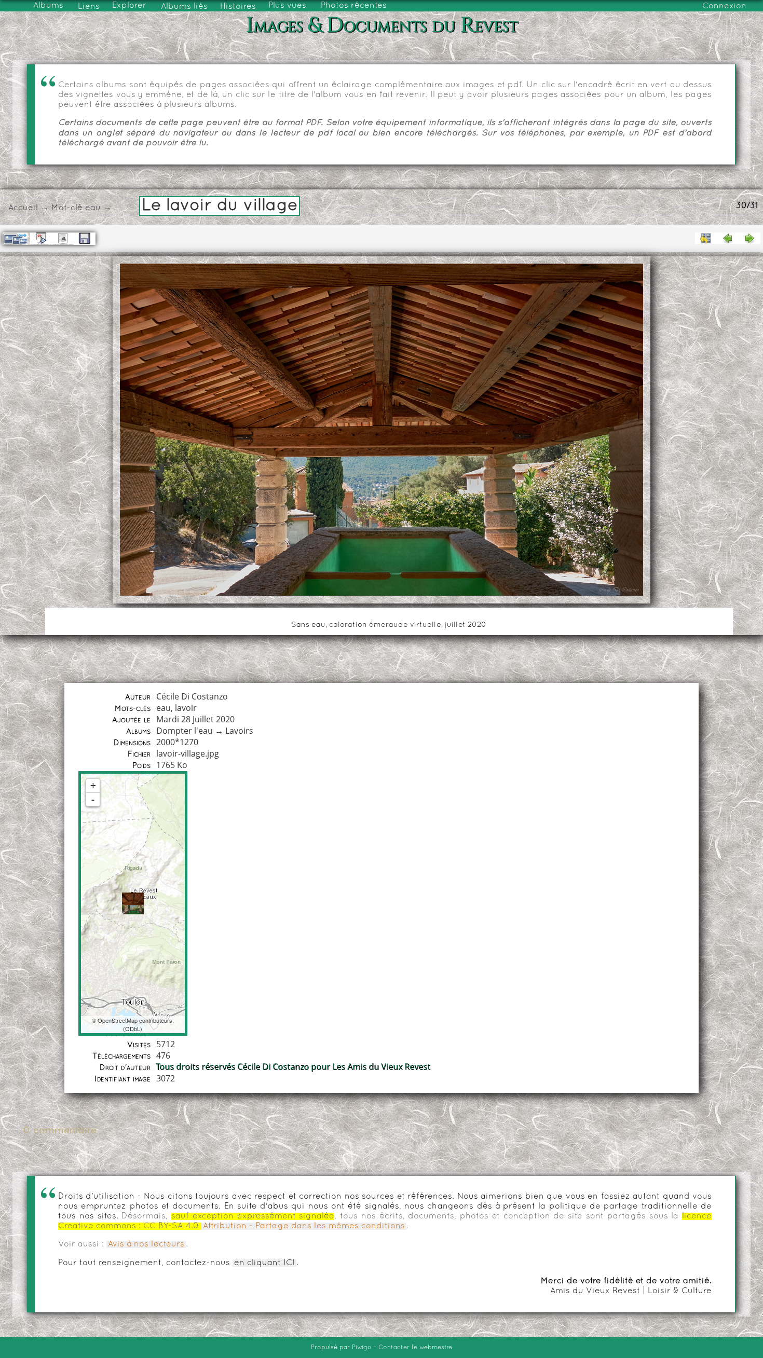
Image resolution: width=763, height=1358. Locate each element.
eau (93, 208)
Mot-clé (67, 208)
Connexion (724, 6)
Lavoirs (239, 730)
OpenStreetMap (118, 1020)
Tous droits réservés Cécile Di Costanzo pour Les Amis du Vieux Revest (293, 1067)
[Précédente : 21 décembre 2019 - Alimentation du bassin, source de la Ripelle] (728, 238)
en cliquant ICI (264, 1263)
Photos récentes (354, 5)
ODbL (132, 1028)
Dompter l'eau (184, 730)
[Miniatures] (706, 238)
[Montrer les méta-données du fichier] (63, 238)
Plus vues (287, 5)
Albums (48, 5)
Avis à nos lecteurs (146, 1244)
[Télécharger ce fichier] (85, 238)
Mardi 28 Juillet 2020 (195, 719)
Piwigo (362, 1347)
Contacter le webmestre (415, 1347)
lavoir (186, 708)
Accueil (23, 208)
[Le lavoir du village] (133, 903)
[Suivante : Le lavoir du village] (749, 238)
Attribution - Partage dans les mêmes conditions (304, 1226)
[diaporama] (41, 238)
